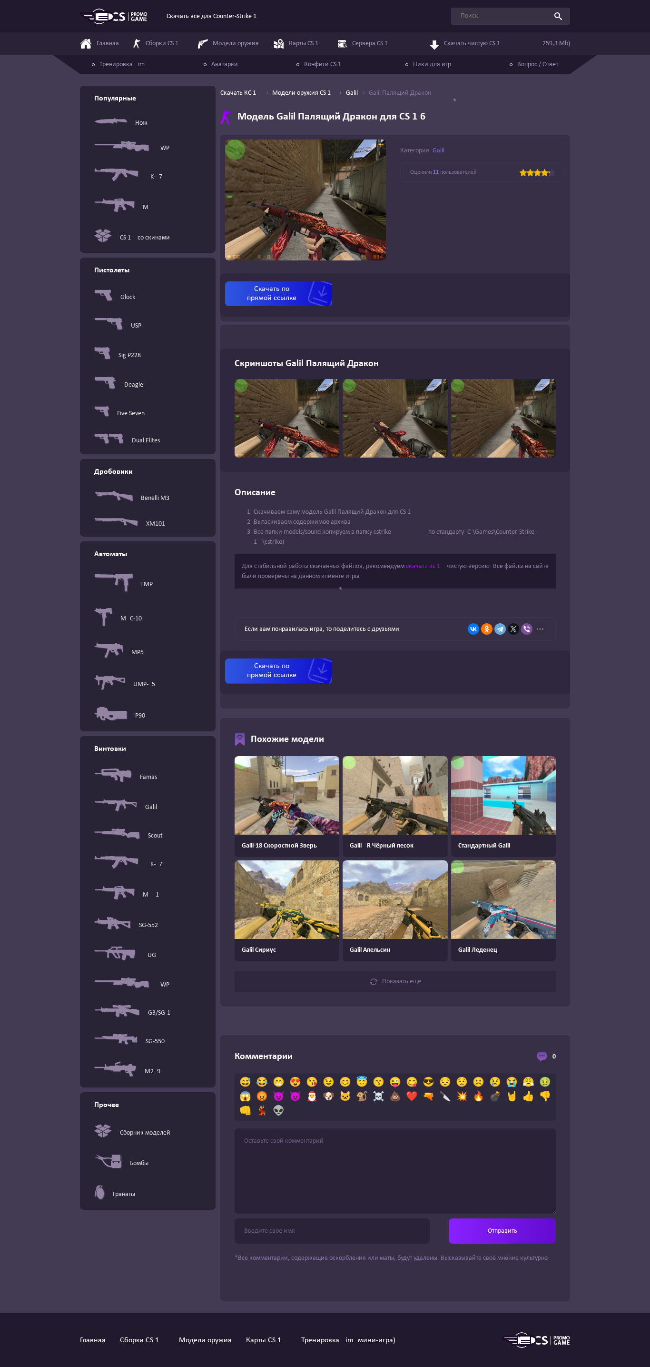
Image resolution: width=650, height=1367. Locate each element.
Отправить (502, 1231)
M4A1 (151, 894)
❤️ (412, 1097)
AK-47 (154, 176)
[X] (513, 629)
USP (136, 325)
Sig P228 (129, 355)
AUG (150, 955)
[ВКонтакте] (473, 629)
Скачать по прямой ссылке (271, 293)
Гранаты (124, 1194)
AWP (163, 148)
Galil (151, 807)
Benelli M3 (155, 498)
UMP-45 (144, 684)
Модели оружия (205, 1340)
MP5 (137, 652)
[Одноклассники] (486, 629)
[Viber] (526, 629)
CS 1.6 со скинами (145, 237)
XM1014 (157, 524)
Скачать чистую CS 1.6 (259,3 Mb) (507, 43)
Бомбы (138, 1163)
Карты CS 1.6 (266, 1340)
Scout (155, 835)
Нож (141, 123)
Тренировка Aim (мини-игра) (348, 1340)
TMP (146, 584)
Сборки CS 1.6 (142, 1340)
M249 (152, 1071)
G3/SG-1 (159, 1013)
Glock (127, 297)
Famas (148, 777)
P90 (140, 715)
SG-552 (148, 925)
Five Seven (131, 413)
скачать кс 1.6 (425, 566)
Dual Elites (146, 440)
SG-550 (155, 1041)
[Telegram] (500, 629)
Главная (93, 1340)
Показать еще (401, 981)
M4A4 (151, 207)
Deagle (133, 385)
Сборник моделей (145, 1133)
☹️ (478, 1083)
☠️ (378, 1097)
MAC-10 (131, 618)
